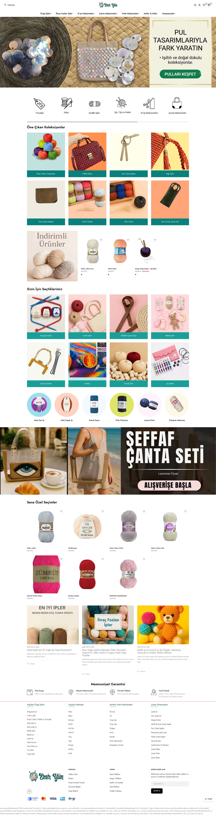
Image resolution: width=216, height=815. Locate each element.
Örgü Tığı (113, 724)
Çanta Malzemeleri (108, 13)
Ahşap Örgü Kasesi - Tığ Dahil (145, 269)
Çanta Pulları (155, 753)
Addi (70, 753)
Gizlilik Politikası (116, 791)
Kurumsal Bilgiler (74, 786)
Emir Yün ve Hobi (33, 647)
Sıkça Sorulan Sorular (76, 782)
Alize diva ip (31, 723)
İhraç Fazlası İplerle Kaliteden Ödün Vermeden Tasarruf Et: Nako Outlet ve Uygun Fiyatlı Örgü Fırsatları (104, 652)
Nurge (70, 745)
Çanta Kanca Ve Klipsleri (160, 745)
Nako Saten (112, 269)
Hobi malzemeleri (116, 741)
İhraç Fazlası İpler (64, 13)
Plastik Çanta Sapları (158, 736)
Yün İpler (30, 750)
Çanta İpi (30, 738)
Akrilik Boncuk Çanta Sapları (161, 724)
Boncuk (112, 711)
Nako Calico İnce (87, 269)
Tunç (70, 736)
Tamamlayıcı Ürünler (117, 745)
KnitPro (70, 749)
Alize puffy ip (32, 727)
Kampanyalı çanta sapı (159, 732)
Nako (70, 716)
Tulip (70, 741)
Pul (111, 716)
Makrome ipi (31, 742)
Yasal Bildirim (73, 791)
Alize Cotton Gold (116, 548)
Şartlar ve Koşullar (116, 782)
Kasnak (112, 736)
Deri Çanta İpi (156, 716)
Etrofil (70, 724)
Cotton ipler (31, 715)
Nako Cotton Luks (157, 548)
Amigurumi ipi (32, 711)
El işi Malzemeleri (86, 13)
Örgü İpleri (45, 13)
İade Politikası (115, 774)
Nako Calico (31, 548)
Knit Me (71, 728)
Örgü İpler (31, 754)
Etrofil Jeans (72, 548)
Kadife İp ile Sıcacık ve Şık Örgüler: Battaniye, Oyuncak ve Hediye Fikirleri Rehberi (159, 651)
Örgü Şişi (113, 720)
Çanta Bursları (156, 741)
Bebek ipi (30, 734)
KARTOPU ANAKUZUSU (118, 596)
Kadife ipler (31, 731)
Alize (70, 711)
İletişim (70, 778)
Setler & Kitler (150, 13)
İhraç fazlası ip (32, 746)
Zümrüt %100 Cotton (34, 596)
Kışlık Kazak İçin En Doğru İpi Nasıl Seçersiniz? (49, 650)
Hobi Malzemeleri (130, 13)
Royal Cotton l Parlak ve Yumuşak (39, 719)
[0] (204, 5)
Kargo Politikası (115, 778)
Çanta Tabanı (155, 757)
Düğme (112, 728)
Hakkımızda (72, 774)
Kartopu (71, 720)
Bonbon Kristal (73, 596)
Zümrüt (70, 732)
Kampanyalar (168, 13)
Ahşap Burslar (156, 720)
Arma (111, 732)
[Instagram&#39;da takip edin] (29, 791)
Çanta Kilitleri (155, 749)
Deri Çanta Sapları (157, 728)
